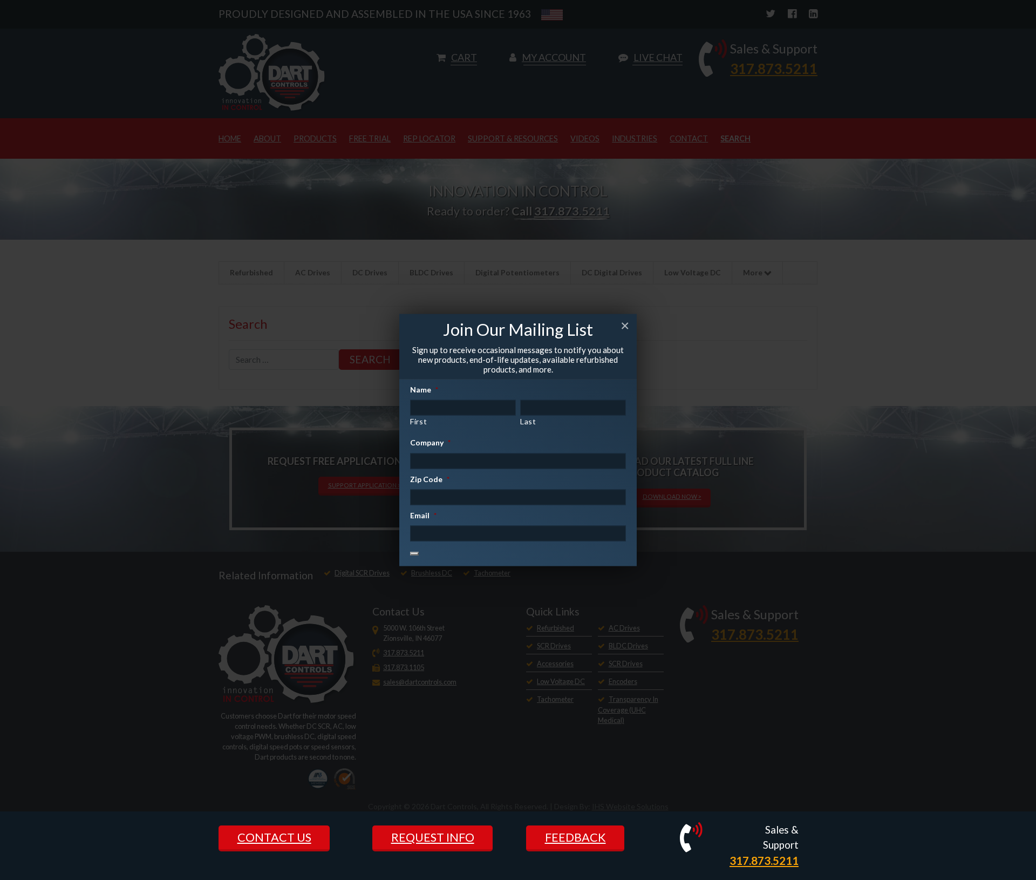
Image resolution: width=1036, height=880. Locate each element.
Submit (414, 553)
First (418, 421)
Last (528, 421)
